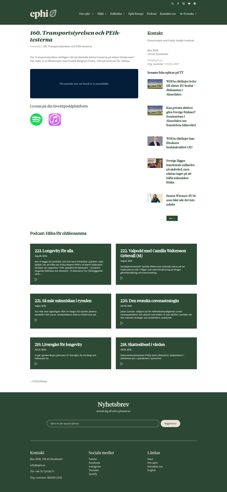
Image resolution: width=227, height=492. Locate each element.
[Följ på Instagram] (183, 3)
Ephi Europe (136, 13)
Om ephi (85, 13)
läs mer (66, 278)
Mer (171, 218)
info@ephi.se (155, 60)
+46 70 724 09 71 (44, 471)
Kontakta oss (168, 13)
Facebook (94, 462)
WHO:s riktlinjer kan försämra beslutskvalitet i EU (180, 143)
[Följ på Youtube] (189, 3)
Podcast (152, 13)
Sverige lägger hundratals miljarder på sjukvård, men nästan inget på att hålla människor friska (180, 171)
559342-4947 (172, 64)
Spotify (93, 474)
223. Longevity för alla (54, 250)
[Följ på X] (172, 3)
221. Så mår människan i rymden (63, 300)
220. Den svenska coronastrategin (149, 300)
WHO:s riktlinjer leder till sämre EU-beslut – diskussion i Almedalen (181, 87)
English (151, 470)
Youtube (94, 470)
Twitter (93, 459)
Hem (150, 459)
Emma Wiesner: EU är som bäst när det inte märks (181, 200)
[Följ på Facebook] (178, 3)
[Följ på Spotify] (195, 3)
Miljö (100, 13)
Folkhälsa (116, 13)
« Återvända (38, 381)
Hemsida (35, 46)
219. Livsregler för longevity (58, 344)
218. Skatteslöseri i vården (142, 344)
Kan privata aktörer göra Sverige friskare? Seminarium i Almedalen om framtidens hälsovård (181, 116)
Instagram (95, 466)
